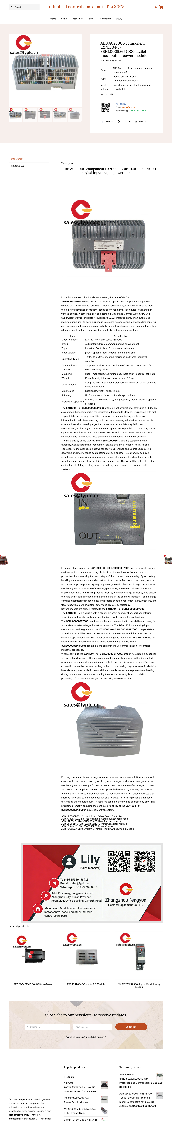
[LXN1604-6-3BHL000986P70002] (45, 70)
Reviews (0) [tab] (17, 165)
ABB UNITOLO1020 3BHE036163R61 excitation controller (91, 821)
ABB (111, 94)
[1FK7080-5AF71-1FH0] (33, 932)
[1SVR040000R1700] (139, 932)
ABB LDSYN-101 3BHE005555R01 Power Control (87, 826)
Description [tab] (17, 159)
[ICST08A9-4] (86, 932)
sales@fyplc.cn (128, 107)
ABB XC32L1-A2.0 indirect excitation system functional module (94, 818)
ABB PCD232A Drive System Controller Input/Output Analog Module (97, 828)
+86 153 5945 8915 (137, 110)
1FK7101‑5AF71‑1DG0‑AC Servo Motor (33, 984)
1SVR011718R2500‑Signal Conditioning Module (139, 985)
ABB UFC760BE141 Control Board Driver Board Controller (92, 816)
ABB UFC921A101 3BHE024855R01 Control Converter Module (94, 823)
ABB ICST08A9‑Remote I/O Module (86, 984)
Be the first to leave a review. (111, 61)
